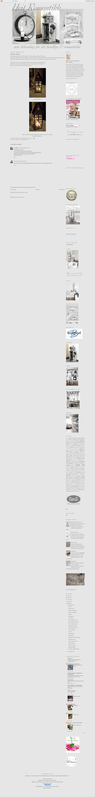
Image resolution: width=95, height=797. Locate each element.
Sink (78, 483)
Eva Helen (16, 148)
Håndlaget (71, 463)
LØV (74, 472)
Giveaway (79, 458)
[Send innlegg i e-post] (34, 138)
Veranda (72, 491)
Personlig (74, 480)
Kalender (67, 468)
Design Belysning (82, 447)
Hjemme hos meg (71, 639)
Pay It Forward (68, 480)
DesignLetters (69, 448)
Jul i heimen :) (71, 618)
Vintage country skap (77, 725)
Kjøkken (72, 468)
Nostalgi (83, 478)
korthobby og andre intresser (74, 664)
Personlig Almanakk (80, 480)
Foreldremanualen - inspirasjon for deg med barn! (75, 673)
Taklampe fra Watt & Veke (73, 649)
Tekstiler (77, 488)
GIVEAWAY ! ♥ (73, 551)
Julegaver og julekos (72, 612)
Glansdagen (68, 461)
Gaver (75, 458)
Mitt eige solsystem (72, 690)
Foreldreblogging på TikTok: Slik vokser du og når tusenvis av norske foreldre (75, 676)
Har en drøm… (71, 713)
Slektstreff (68, 485)
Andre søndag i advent (72, 641)
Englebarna (82, 450)
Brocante (73, 445)
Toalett (71, 489)
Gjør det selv (75, 460)
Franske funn (68, 454)
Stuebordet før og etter (72, 625)
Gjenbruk (68, 460)
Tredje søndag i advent (73, 627)
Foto (82, 452)
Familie (67, 452)
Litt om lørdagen (71, 629)
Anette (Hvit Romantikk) (73, 60)
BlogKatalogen (47, 778)
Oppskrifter (78, 479)
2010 (69, 601)
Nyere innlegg (13, 189)
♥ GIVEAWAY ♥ (73, 561)
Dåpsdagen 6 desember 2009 (74, 637)
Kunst (68, 470)
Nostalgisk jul (71, 616)
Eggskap (76, 449)
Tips (67, 489)
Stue (84, 486)
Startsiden (38, 189)
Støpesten (73, 488)
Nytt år (68, 479)
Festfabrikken (76, 452)
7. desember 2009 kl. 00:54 (21, 161)
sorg (72, 485)
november (71, 651)
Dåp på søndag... (71, 643)
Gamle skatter (79, 455)
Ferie (71, 452)
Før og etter (81, 454)
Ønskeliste (77, 491)
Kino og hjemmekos (72, 610)
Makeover (76, 473)
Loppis (71, 472)
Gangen (73, 457)
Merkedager (68, 475)
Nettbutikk (78, 476)
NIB (84, 476)
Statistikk (67, 486)
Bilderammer (71, 608)
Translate (76, 126)
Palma (83, 479)
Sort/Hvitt (77, 485)
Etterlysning (71, 451)
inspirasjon (68, 465)
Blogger (72, 441)
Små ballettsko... (71, 633)
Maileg (70, 473)
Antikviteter (76, 438)
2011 (69, 599)
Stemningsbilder (25, 139)
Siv (14, 161)
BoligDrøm (80, 442)
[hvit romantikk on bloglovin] (70, 159)
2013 (67, 438)
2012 (69, 597)
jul (81, 466)
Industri (81, 463)
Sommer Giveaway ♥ (74, 532)
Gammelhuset (68, 457)
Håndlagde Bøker (71, 647)
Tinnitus (82, 488)
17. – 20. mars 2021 (71, 691)
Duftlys (67, 449)
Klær (82, 468)
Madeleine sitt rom (81, 472)
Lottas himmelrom (71, 704)
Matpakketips (75, 705)
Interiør (18, 139)
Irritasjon (67, 466)
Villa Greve (70, 658)
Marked (81, 473)
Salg (75, 483)
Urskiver (75, 489)
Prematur (67, 482)
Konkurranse (68, 469)
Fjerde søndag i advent (73, 620)
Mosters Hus (73, 476)
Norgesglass (76, 478)
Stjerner (80, 486)
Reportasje (77, 482)
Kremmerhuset (82, 469)
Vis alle (83, 732)
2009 (69, 603)
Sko (82, 483)
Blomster (82, 441)
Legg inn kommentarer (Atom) (22, 192)
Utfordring (80, 489)
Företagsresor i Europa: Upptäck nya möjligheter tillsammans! (74, 660)
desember (71, 605)
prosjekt (72, 482)
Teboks (69, 606)
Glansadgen (81, 460)
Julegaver (70, 631)
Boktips (75, 442)
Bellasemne (68, 441)
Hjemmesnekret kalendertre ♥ (76, 522)
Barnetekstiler (80, 439)
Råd (71, 483)
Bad (66, 439)
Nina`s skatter (70, 679)
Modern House (76, 475)
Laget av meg (73, 470)
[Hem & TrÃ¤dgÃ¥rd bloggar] (47, 780)
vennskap (68, 491)
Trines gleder (70, 695)
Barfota (70, 439)
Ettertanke (76, 451)
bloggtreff (77, 441)
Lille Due (79, 470)
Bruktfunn (79, 445)
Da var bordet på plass (72, 624)
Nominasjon (70, 478)
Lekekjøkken (71, 635)
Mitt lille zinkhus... (15, 54)
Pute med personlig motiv (73, 622)
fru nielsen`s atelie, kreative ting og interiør (75, 723)
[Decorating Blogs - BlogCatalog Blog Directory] (47, 782)
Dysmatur (71, 449)
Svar (15, 157)
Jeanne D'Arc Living (75, 466)
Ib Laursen (77, 463)
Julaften (70, 614)
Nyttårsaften (73, 479)
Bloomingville (70, 442)
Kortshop (76, 469)
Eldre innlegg (62, 189)
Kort (72, 469)
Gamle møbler (69, 455)
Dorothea (81, 448)
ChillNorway (72, 447)
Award (82, 438)
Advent (70, 438)
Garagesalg (78, 457)
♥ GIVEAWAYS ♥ (69, 244)
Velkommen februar (76, 696)
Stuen (69, 488)
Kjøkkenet (78, 468)
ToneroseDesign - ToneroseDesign (75, 685)
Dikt (74, 448)
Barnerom (75, 439)
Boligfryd (67, 444)
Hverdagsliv (82, 461)
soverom (82, 485)
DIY (77, 448)
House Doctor (74, 461)
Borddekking (75, 444)
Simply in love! (76, 714)
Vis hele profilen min (71, 78)
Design (77, 447)
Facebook (81, 451)
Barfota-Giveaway (73, 542)
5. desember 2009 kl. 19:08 (24, 148)
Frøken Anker (75, 454)
